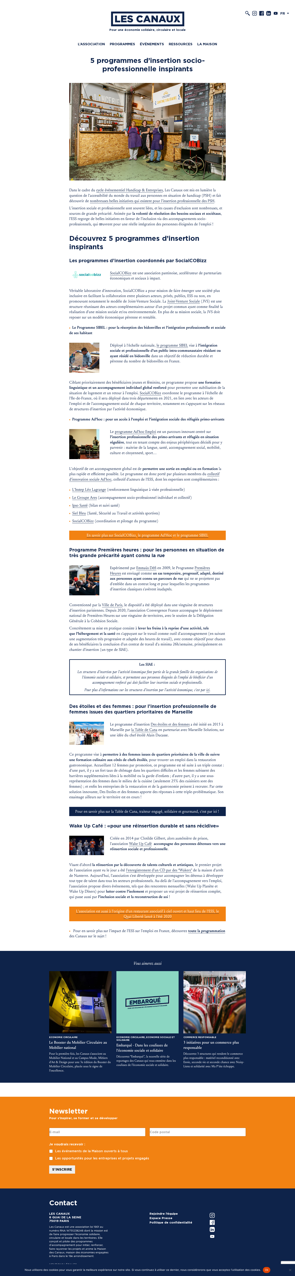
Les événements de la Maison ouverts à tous (91, 1151)
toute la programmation (206, 931)
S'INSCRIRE (62, 1169)
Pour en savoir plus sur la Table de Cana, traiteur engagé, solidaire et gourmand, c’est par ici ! (147, 811)
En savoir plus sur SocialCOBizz (111, 535)
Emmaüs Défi (146, 568)
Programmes (122, 44)
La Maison (207, 44)
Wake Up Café (140, 844)
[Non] (290, 1270)
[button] (285, 13)
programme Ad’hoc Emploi (135, 431)
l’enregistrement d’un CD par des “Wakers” (159, 870)
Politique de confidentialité (171, 1222)
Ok (267, 1269)
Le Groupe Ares (84, 497)
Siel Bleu (79, 513)
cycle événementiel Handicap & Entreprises (129, 190)
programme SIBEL (194, 535)
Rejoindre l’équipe (164, 1214)
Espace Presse (161, 1218)
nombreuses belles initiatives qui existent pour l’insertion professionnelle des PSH (152, 201)
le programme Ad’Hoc (155, 535)
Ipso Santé (80, 505)
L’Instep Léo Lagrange (89, 489)
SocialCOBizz (150, 393)
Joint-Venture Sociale (183, 301)
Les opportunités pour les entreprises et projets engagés (102, 1158)
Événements (152, 44)
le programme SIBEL (172, 345)
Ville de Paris (112, 605)
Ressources (180, 44)
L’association (91, 44)
